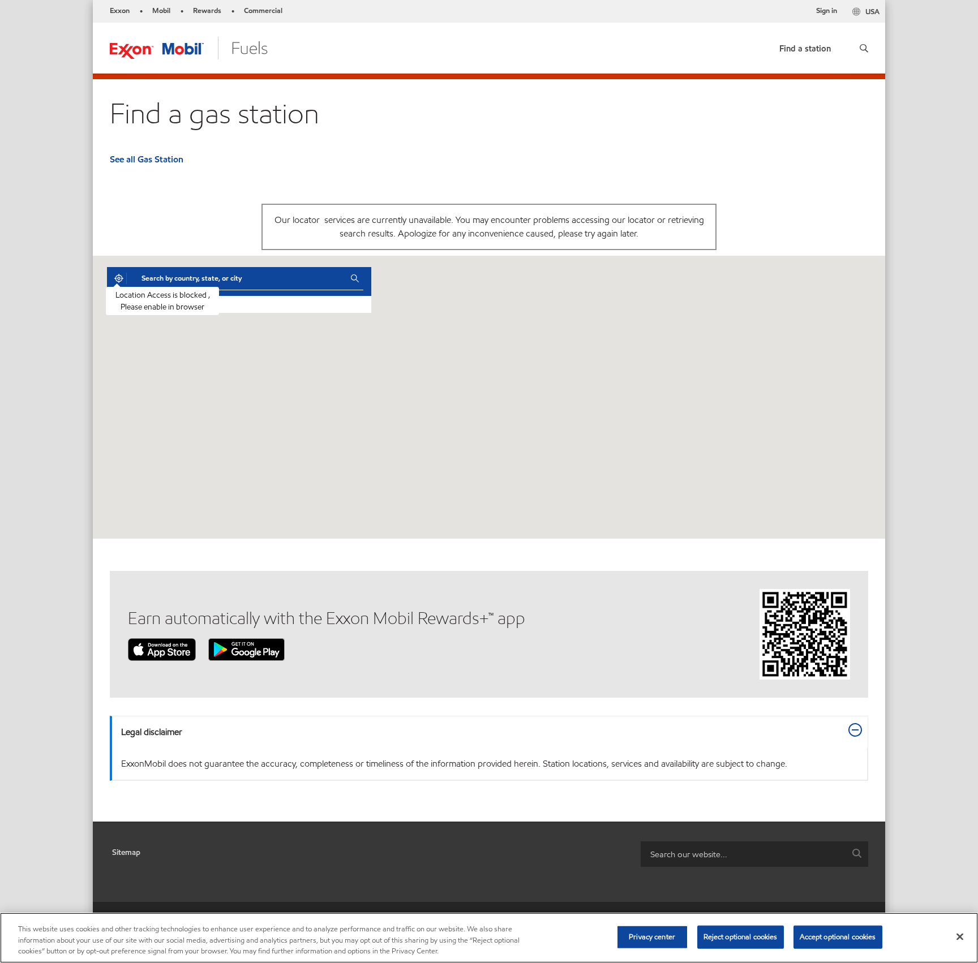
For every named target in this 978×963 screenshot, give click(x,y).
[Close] (959, 936)
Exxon (120, 11)
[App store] (162, 649)
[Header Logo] (189, 47)
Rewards (207, 11)
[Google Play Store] (246, 649)
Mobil (161, 11)
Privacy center (652, 936)
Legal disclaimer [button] (151, 732)
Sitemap (126, 852)
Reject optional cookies (741, 936)
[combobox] (237, 278)
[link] (805, 46)
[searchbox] (743, 854)
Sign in (826, 11)
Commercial (263, 11)
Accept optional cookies (838, 936)
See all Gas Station (146, 159)
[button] (864, 48)
